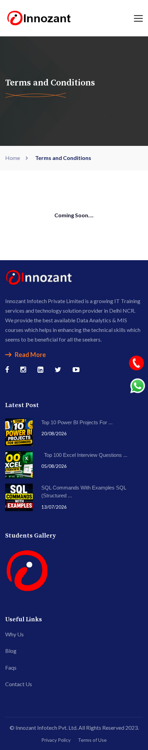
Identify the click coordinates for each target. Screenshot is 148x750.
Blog (11, 650)
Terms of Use (92, 740)
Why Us (14, 634)
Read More (30, 354)
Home (13, 157)
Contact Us (18, 684)
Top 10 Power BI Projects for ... (77, 422)
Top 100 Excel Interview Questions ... (84, 455)
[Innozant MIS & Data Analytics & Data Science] (39, 17)
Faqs (11, 667)
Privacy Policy (56, 740)
